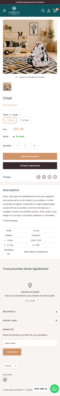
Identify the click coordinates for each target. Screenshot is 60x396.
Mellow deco (10, 105)
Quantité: (7, 145)
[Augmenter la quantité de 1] (34, 146)
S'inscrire (12, 352)
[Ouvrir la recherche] (43, 10)
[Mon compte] (48, 10)
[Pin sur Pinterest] (44, 177)
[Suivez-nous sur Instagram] (5, 380)
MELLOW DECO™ (17, 390)
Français (8, 366)
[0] (55, 10)
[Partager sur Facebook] (38, 177)
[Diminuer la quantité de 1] (16, 146)
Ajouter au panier (30, 156)
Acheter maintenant (30, 165)
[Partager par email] (55, 177)
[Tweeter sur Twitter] (49, 177)
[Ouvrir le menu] (4, 10)
